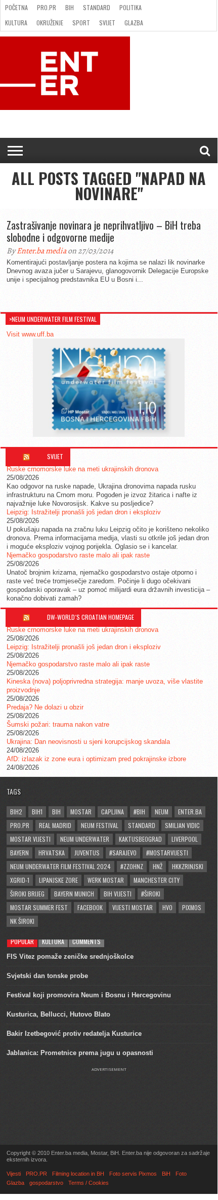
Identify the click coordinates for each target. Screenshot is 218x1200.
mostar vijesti (30, 839)
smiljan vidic (182, 825)
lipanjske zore (58, 880)
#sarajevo (123, 852)
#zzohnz (131, 866)
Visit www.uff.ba (30, 334)
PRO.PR (46, 7)
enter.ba (190, 811)
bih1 (37, 811)
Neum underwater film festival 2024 (60, 866)
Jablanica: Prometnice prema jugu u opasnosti (80, 1053)
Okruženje (49, 22)
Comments (86, 941)
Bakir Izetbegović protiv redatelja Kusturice (74, 1033)
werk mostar (106, 880)
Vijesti (14, 1174)
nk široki (22, 921)
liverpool (184, 839)
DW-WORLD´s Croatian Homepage (90, 617)
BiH (69, 7)
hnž (157, 866)
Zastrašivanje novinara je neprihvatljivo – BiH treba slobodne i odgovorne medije (104, 231)
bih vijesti (118, 893)
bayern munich (74, 893)
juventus (87, 852)
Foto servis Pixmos (133, 1174)
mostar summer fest (39, 907)
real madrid (55, 825)
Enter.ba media (41, 250)
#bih (139, 811)
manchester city (157, 880)
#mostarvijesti (167, 852)
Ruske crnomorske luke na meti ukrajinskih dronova (82, 469)
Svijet (107, 22)
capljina (112, 811)
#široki (150, 893)
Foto (181, 1174)
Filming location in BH (78, 1174)
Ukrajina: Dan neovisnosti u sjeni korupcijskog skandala (88, 741)
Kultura (16, 22)
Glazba (133, 22)
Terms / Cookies (88, 1183)
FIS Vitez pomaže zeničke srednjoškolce (70, 956)
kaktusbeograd (140, 839)
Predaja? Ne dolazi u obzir (45, 707)
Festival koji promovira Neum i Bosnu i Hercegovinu (89, 995)
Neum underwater (84, 839)
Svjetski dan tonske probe (47, 976)
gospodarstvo (46, 1183)
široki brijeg (27, 893)
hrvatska (51, 852)
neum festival (99, 825)
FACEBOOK (90, 907)
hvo (167, 907)
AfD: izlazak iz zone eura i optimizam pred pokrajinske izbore (96, 759)
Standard (96, 7)
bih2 (16, 811)
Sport (81, 22)
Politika (130, 7)
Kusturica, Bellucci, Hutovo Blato (58, 1014)
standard (141, 825)
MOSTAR (81, 811)
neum (161, 811)
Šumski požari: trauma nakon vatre (58, 724)
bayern (19, 852)
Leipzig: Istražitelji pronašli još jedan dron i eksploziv (84, 512)
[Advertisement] (109, 1097)
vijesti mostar (132, 907)
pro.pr (19, 825)
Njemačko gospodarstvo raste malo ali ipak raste (78, 555)
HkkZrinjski (187, 866)
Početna (16, 7)
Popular (22, 941)
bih (56, 811)
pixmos (191, 907)
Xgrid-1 (19, 880)
